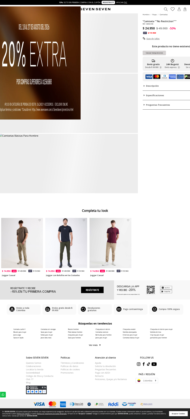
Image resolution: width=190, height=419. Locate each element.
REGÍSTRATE (92, 289)
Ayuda (98, 362)
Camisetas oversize (101, 332)
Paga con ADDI (102, 372)
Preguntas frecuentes (105, 369)
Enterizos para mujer (130, 335)
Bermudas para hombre (103, 335)
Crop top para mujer (157, 335)
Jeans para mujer (101, 338)
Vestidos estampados (130, 332)
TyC (125, 2)
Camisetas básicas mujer (131, 338)
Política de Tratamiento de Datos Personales (52, 414)
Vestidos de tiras (155, 332)
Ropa (154, 14)
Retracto (99, 376)
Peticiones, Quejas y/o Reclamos (111, 379)
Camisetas (164, 14)
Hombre (146, 14)
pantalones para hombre (158, 338)
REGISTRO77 (108, 2)
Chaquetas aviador (129, 329)
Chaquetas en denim (102, 329)
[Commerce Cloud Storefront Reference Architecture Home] (95, 9)
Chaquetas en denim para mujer (161, 329)
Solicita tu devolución (105, 366)
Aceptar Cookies (178, 414)
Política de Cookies (23, 414)
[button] (179, 9)
